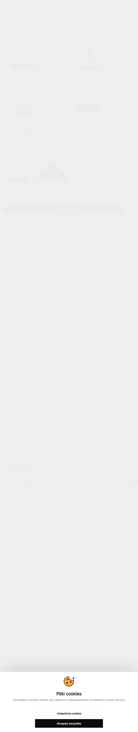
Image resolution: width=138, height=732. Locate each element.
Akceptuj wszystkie (69, 723)
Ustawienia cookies (69, 713)
